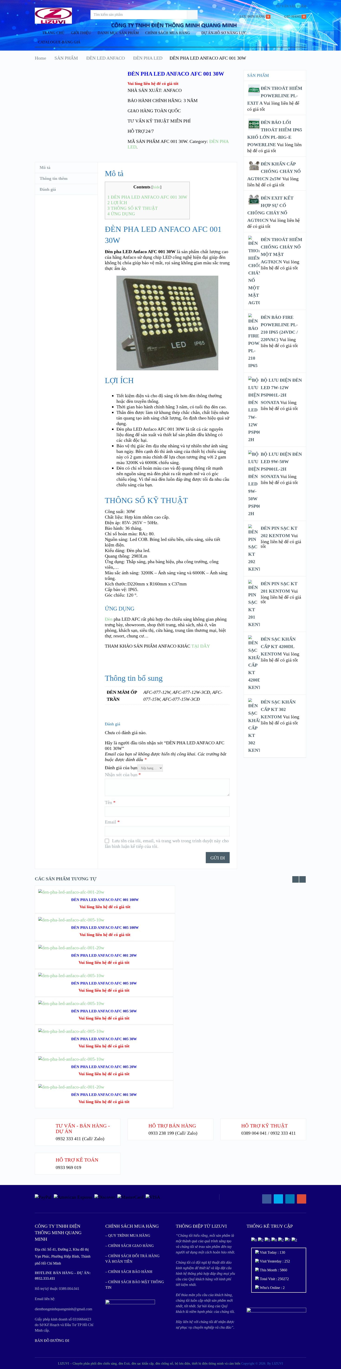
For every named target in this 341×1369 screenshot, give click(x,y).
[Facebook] (266, 1199)
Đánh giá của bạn (121, 767)
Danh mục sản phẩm (118, 33)
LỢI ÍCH (117, 202)
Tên (110, 802)
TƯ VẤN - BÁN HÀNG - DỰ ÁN (83, 1128)
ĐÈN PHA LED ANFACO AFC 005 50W (104, 1011)
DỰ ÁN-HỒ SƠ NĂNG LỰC (224, 33)
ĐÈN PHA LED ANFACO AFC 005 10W (104, 983)
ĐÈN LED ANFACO (105, 58)
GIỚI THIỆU (81, 33)
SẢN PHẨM (66, 58)
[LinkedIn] (290, 1199)
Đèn (109, 619)
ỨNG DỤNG (121, 213)
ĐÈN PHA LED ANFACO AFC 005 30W (104, 1039)
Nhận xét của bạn (123, 774)
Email (112, 821)
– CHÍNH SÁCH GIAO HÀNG (129, 1246)
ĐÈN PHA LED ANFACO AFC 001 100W (105, 900)
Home (40, 58)
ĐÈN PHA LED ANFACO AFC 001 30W (147, 197)
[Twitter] (278, 1199)
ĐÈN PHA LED (147, 58)
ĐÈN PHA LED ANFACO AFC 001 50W (104, 1095)
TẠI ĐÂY (200, 646)
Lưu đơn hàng (252, 16)
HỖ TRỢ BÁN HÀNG (172, 1126)
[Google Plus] (301, 1199)
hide (156, 187)
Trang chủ (52, 33)
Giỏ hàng (292, 16)
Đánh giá (48, 189)
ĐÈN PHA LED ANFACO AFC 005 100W (105, 928)
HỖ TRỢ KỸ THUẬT (264, 1126)
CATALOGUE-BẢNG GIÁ (59, 42)
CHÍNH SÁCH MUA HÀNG (167, 33)
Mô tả (45, 167)
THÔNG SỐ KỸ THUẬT (132, 208)
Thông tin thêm (54, 178)
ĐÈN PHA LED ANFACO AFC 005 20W (104, 1067)
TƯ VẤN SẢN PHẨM (291, 6)
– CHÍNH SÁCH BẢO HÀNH (128, 1272)
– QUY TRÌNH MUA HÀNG (127, 1235)
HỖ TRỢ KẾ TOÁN (77, 1160)
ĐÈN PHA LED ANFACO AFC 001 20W (104, 955)
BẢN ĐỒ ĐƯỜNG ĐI (52, 1341)
